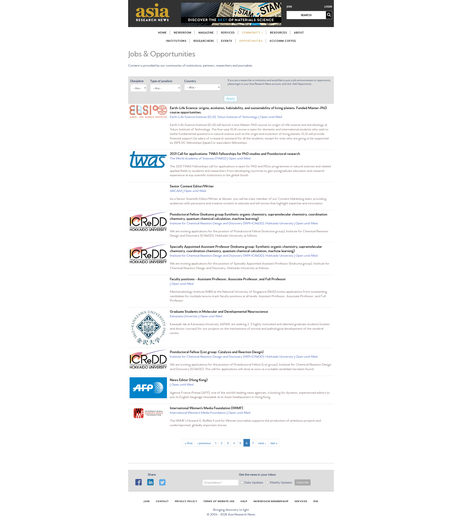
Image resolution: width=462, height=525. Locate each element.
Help (244, 501)
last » (274, 443)
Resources (278, 32)
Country (190, 80)
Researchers (203, 40)
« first (189, 443)
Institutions (176, 40)
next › (262, 443)
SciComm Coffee (283, 40)
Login (328, 6)
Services (228, 32)
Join (289, 6)
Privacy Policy (186, 501)
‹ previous (204, 443)
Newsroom (182, 32)
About (299, 32)
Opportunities (251, 40)
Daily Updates (253, 482)
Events (226, 40)
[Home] (153, 12)
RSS (315, 501)
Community (251, 32)
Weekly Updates (281, 482)
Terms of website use (218, 501)
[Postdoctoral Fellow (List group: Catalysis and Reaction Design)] (148, 359)
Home (162, 32)
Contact (162, 501)
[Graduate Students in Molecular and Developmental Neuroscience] (148, 327)
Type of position (161, 80)
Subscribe (303, 482)
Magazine (206, 32)
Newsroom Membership (271, 501)
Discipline (136, 80)
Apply (230, 98)
